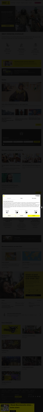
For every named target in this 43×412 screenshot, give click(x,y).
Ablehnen (9, 215)
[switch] (17, 212)
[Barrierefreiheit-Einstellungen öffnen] (41, 207)
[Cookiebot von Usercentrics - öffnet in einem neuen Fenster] (36, 196)
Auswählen (21, 215)
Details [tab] (21, 198)
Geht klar (33, 215)
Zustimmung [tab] (9, 198)
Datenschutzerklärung (6, 207)
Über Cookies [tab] (34, 198)
